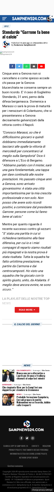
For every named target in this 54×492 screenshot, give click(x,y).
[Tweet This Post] (19, 66)
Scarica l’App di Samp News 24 (15, 446)
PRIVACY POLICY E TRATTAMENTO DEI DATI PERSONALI (28, 449)
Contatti (35, 446)
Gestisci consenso (15, 465)
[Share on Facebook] (12, 66)
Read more (26, 309)
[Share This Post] (26, 66)
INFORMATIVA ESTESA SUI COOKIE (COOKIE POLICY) (28, 453)
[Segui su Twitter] (27, 438)
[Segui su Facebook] (21, 438)
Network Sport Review (28, 457)
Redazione (47, 446)
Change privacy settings (42, 490)
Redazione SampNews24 (25, 45)
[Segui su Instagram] (32, 438)
